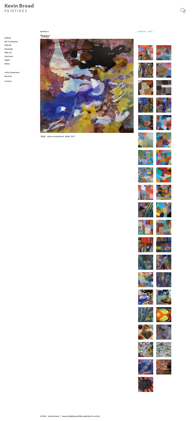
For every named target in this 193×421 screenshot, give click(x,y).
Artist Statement (12, 72)
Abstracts (44, 31)
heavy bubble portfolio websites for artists (81, 416)
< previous (141, 31)
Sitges (7, 60)
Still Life (8, 45)
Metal (7, 63)
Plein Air (8, 52)
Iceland (8, 37)
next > (151, 31)
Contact (8, 81)
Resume (8, 76)
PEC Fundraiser (11, 41)
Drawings (9, 49)
